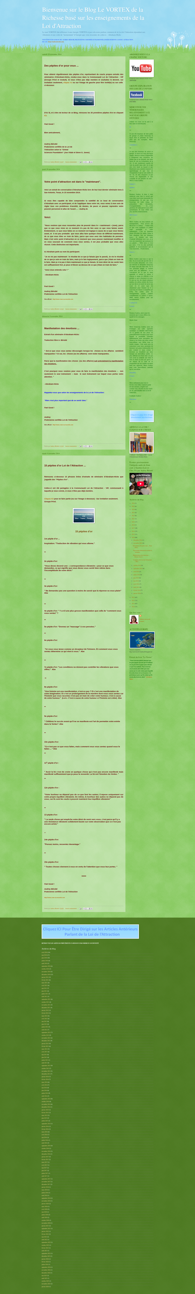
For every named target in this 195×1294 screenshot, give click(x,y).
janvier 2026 (45, 1287)
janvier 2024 (45, 1259)
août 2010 (44, 963)
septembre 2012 (46, 1032)
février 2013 (45, 1046)
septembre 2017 (46, 1179)
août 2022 (44, 1239)
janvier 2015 (45, 1110)
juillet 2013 (45, 1060)
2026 (133, 503)
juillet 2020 (45, 1215)
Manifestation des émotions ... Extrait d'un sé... (141, 556)
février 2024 (45, 1262)
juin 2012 (44, 1024)
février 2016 (45, 1129)
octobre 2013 (45, 1068)
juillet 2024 (45, 1264)
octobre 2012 (45, 1035)
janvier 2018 (45, 1187)
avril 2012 (44, 1019)
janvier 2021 (45, 1226)
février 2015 (45, 1112)
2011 (133, 603)
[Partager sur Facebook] (90, 162)
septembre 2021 (46, 1228)
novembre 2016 (46, 1151)
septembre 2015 (46, 1124)
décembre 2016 (46, 1154)
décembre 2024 (46, 1273)
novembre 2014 (138, 543)
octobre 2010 (45, 969)
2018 (133, 525)
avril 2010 (44, 952)
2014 (133, 537)
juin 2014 (136, 578)
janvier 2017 (45, 1157)
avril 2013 (44, 1052)
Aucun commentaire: (71, 162)
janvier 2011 (45, 977)
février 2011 (45, 980)
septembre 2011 (46, 999)
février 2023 (45, 1248)
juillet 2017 (45, 1173)
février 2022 (45, 1234)
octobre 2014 (137, 565)
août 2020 (44, 1217)
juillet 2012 (45, 1027)
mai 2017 (44, 1168)
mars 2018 (45, 1190)
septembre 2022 (46, 1242)
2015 (133, 534)
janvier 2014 (137, 593)
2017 (133, 528)
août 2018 (44, 1195)
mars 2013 (45, 1049)
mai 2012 (44, 1021)
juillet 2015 (45, 1121)
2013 (133, 597)
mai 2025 (44, 1275)
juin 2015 (44, 1118)
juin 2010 (44, 958)
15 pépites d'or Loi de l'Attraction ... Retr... (142, 561)
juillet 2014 (136, 575)
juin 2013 (44, 1057)
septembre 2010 (46, 966)
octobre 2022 (45, 1245)
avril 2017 (44, 1165)
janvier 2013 (45, 1043)
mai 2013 (44, 1054)
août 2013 (44, 1063)
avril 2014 (136, 584)
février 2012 (45, 1013)
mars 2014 (136, 587)
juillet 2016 (45, 1140)
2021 (133, 519)
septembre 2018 (46, 1198)
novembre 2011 (46, 1005)
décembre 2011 (46, 1007)
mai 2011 (44, 988)
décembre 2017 (46, 1184)
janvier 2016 (45, 1126)
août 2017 (44, 1176)
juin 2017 (44, 1170)
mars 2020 (45, 1206)
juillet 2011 (45, 994)
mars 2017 (45, 1162)
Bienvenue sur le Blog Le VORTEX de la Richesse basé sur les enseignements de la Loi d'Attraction (93, 17)
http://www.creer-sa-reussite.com (63, 299)
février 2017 (45, 1159)
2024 (133, 509)
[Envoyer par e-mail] (84, 162)
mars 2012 (45, 1016)
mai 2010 (44, 955)
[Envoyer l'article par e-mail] (80, 162)
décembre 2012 (46, 1041)
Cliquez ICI (49, 499)
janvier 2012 (45, 1010)
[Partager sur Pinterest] (92, 162)
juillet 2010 (45, 961)
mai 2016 (44, 1137)
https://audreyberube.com (56, 42)
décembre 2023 (46, 1256)
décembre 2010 (46, 974)
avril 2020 (44, 1209)
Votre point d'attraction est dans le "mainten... (142, 551)
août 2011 (44, 996)
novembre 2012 (46, 1038)
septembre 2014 (138, 568)
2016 (133, 531)
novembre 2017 (46, 1182)
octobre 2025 (45, 1281)
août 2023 (44, 1251)
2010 (133, 607)
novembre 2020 (46, 1223)
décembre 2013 (46, 1074)
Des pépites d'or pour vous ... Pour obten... (142, 546)
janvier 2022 (45, 1231)
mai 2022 (44, 1237)
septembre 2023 (46, 1253)
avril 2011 (44, 985)
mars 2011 (45, 983)
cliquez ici (68, 83)
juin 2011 (44, 991)
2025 (133, 506)
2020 (133, 522)
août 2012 (44, 1030)
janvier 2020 (45, 1204)
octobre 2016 (45, 1148)
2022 (133, 516)
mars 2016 (45, 1132)
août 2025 (44, 1278)
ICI (45, 116)
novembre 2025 (46, 1284)
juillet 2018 (45, 1193)
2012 (133, 600)
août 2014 (136, 571)
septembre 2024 (46, 1267)
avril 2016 (44, 1134)
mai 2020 (44, 1212)
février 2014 (137, 590)
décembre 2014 (137, 540)
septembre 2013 (46, 1065)
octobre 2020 (45, 1220)
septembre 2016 (46, 1146)
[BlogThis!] (86, 162)
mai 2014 (136, 581)
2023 (133, 512)
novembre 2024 (46, 1270)
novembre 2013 (46, 1071)
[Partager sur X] (88, 162)
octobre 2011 (45, 1002)
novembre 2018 (46, 1201)
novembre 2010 (46, 972)
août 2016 (44, 1143)
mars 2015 (45, 1115)
